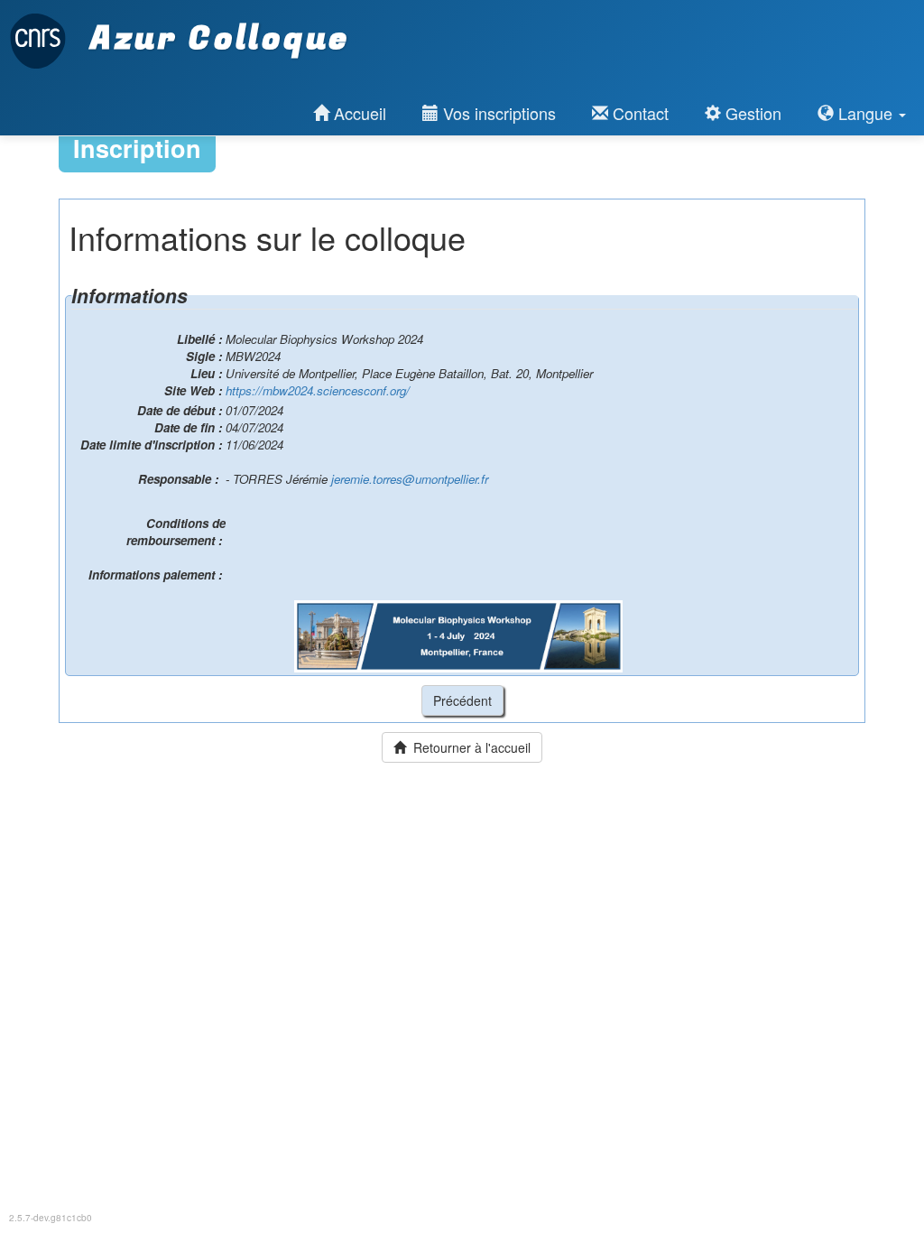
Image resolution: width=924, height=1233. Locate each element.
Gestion (751, 113)
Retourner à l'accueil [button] (468, 747)
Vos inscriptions (497, 113)
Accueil (357, 113)
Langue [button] (865, 113)
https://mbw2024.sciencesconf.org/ (318, 390)
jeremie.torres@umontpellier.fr (409, 478)
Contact (638, 113)
